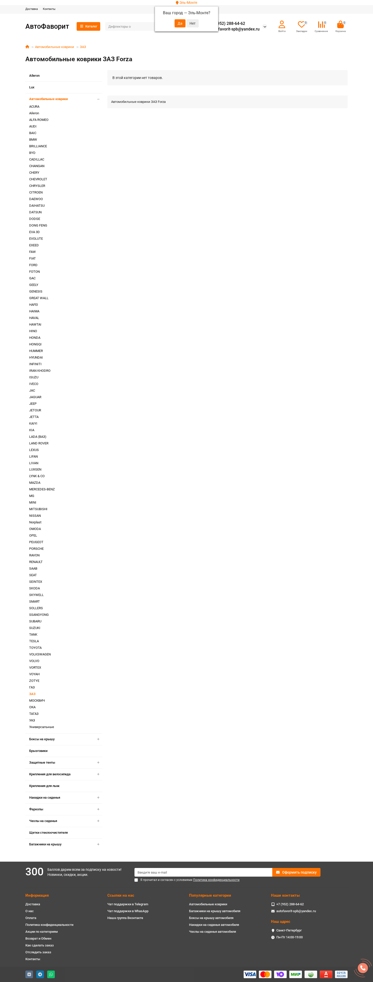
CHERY (34, 172)
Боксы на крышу (42, 739)
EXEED (34, 245)
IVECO (33, 384)
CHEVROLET (38, 179)
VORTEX (35, 667)
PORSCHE (36, 549)
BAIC (32, 133)
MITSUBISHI (38, 509)
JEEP (33, 404)
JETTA (34, 417)
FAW (32, 252)
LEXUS (34, 450)
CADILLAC (36, 159)
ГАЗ (32, 687)
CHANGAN (36, 166)
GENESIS (35, 291)
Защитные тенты (42, 762)
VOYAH (34, 674)
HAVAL (34, 318)
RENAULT (36, 562)
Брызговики (38, 751)
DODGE (34, 219)
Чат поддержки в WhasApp (127, 911)
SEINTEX (35, 582)
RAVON (34, 555)
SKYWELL (36, 595)
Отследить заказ (38, 952)
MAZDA (34, 483)
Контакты (49, 9)
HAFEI (33, 305)
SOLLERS (36, 608)
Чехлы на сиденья (43, 821)
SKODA (34, 588)
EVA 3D (34, 232)
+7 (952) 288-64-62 (227, 23)
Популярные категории (210, 895)
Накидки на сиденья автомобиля (214, 925)
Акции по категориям (41, 931)
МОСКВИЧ (37, 700)
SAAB (33, 568)
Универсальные (41, 727)
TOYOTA (35, 648)
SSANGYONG (39, 615)
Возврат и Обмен (38, 938)
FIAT (32, 258)
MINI (32, 502)
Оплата (30, 918)
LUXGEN (35, 469)
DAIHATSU (37, 205)
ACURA (34, 106)
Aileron (34, 75)
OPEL (33, 535)
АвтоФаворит (47, 26)
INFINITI (35, 364)
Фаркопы (36, 809)
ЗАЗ (83, 47)
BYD (32, 153)
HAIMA (34, 311)
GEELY (33, 285)
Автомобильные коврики (54, 47)
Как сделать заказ (39, 945)
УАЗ (32, 720)
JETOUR (35, 410)
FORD (33, 265)
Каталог (91, 26)
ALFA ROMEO (38, 120)
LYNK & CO (37, 476)
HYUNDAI (36, 357)
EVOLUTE (36, 238)
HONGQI (35, 344)
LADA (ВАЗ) (37, 437)
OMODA (35, 529)
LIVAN (33, 463)
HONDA (34, 338)
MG (31, 496)
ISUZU (33, 377)
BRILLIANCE (38, 146)
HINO (33, 331)
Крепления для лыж (44, 786)
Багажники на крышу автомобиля (214, 911)
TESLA (34, 641)
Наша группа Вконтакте (125, 918)
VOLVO (34, 661)
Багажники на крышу (45, 844)
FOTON (34, 271)
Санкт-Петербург (289, 930)
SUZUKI (34, 628)
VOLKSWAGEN (40, 654)
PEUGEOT (36, 542)
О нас (29, 911)
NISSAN (35, 516)
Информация (37, 895)
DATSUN (35, 212)
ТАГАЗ (34, 714)
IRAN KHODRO (39, 371)
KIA (31, 430)
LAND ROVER (38, 443)
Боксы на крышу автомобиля (211, 918)
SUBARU (35, 621)
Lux (32, 87)
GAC (32, 278)
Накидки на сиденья (44, 797)
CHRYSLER (37, 186)
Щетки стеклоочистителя (48, 832)
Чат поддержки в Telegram (127, 904)
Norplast (35, 522)
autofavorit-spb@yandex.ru (235, 29)
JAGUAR (35, 397)
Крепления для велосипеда (50, 774)
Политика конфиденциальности (49, 925)
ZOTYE (34, 681)
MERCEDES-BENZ (42, 489)
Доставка (31, 9)
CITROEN (36, 192)
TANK (33, 634)
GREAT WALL (38, 298)
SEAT (33, 575)
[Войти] (282, 24)
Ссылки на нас (120, 895)
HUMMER (36, 351)
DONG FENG (38, 225)
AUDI (33, 126)
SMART (34, 601)
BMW (33, 139)
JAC (32, 390)
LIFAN (33, 456)
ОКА (32, 707)
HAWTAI (35, 324)
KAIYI (33, 423)
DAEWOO (36, 199)
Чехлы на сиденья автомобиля (212, 931)
